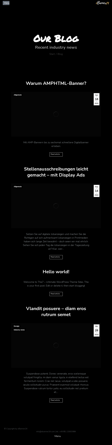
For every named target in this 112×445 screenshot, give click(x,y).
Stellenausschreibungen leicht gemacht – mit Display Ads (56, 172)
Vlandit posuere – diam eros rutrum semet (56, 311)
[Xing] (32, 7)
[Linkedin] (27, 7)
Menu (6, 3)
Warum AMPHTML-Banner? (56, 83)
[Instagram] (37, 7)
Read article (55, 154)
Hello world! (56, 272)
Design (16, 326)
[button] (56, 436)
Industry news (19, 330)
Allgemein (18, 95)
